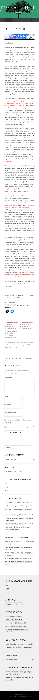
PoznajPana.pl (19, 7)
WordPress (26, 694)
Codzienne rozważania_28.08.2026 (14, 523)
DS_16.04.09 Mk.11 (10, 331)
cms (5, 561)
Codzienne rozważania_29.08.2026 (14, 515)
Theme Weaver (25, 696)
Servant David (13, 345)
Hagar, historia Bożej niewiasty (13, 502)
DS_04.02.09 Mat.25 (26, 322)
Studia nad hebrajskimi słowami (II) (14, 509)
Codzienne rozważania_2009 (18, 342)
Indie (5, 484)
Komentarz (8, 377)
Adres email (7, 404)
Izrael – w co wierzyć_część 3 (13, 506)
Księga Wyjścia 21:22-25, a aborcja (20, 558)
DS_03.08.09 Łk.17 (29, 358)
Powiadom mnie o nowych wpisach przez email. (20, 427)
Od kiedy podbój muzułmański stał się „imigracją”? (19, 518)
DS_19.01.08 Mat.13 (11, 322)
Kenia (6, 487)
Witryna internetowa (10, 412)
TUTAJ (18, 298)
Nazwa (6, 396)
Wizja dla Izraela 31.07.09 (12, 358)
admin (6, 347)
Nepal (6, 490)
